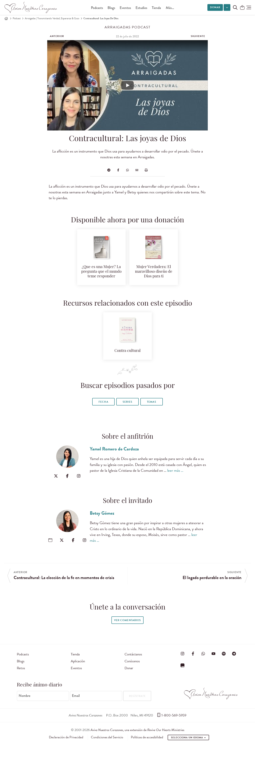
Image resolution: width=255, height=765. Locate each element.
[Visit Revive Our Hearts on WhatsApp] (203, 653)
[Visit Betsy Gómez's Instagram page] (84, 540)
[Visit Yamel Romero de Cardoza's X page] (56, 476)
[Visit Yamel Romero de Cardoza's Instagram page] (78, 476)
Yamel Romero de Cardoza (114, 448)
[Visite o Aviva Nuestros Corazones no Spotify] (224, 653)
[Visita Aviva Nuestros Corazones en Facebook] (193, 653)
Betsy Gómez (102, 513)
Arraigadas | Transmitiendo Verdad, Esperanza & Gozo (52, 18)
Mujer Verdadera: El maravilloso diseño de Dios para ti (153, 271)
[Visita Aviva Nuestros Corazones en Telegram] (234, 653)
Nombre (24, 695)
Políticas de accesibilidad (147, 737)
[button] (248, 7)
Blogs (111, 7)
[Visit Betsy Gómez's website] (50, 540)
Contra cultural (127, 351)
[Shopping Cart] (242, 7)
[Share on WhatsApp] (127, 170)
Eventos (125, 7)
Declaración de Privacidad (66, 737)
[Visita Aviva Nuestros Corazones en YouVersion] (182, 665)
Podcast (17, 18)
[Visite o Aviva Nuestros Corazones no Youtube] (213, 653)
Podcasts (97, 7)
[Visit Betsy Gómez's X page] (61, 540)
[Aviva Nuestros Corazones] (31, 7)
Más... (170, 7)
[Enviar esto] (137, 170)
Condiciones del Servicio (107, 737)
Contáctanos (133, 654)
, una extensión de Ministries (137, 729)
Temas (151, 402)
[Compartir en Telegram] (108, 170)
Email (76, 695)
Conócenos (132, 661)
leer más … (175, 470)
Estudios (141, 7)
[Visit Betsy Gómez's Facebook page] (73, 540)
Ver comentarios (127, 620)
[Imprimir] (146, 170)
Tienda (156, 7)
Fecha (103, 402)
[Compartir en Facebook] (118, 170)
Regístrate (137, 696)
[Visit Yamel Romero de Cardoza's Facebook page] (67, 476)
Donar (215, 7)
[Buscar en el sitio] (235, 7)
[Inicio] (6, 18)
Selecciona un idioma (187, 737)
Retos (21, 668)
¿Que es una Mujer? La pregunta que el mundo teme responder (101, 271)
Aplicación (78, 661)
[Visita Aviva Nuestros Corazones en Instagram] (182, 653)
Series (127, 402)
